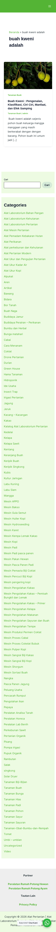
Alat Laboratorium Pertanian (21, 224)
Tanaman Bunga (13, 793)
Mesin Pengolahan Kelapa (19, 609)
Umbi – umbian (13, 839)
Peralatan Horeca (14, 718)
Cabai (7, 339)
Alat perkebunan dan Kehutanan (23, 247)
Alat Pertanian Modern (17, 253)
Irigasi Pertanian (13, 397)
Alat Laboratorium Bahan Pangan (24, 213)
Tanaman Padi (12, 805)
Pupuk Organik (13, 753)
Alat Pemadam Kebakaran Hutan (23, 235)
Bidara (8, 299)
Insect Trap (11, 391)
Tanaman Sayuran (15, 822)
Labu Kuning (11, 484)
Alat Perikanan (12, 241)
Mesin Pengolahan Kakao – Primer (24, 603)
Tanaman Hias (12, 799)
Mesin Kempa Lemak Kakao (20, 535)
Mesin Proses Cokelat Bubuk (21, 643)
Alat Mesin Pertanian (16, 230)
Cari (6, 179)
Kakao (7, 420)
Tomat (8, 834)
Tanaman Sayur (13, 816)
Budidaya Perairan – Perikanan (22, 322)
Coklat (8, 351)
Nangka (8, 678)
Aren (7, 282)
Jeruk (7, 409)
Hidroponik (10, 380)
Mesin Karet (11, 530)
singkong (9, 770)
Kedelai (8, 432)
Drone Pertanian (14, 357)
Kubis (7, 472)
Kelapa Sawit (11, 443)
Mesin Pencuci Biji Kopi (18, 576)
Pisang (8, 741)
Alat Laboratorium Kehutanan (21, 218)
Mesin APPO (11, 501)
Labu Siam (10, 489)
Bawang (9, 293)
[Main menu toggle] (49, 6)
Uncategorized (13, 845)
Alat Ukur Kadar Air (15, 264)
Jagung (8, 403)
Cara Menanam (13, 345)
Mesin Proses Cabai (16, 637)
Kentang (9, 449)
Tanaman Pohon (13, 810)
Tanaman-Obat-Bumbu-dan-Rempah (26, 828)
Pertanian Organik (15, 735)
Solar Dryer (10, 776)
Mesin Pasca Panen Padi (19, 564)
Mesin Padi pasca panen (19, 553)
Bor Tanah (10, 305)
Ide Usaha (10, 385)
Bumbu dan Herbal (15, 328)
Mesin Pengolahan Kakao (19, 587)
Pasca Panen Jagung (16, 684)
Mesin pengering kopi (17, 582)
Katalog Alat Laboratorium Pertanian (26, 426)
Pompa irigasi (12, 747)
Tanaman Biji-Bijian (15, 782)
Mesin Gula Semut (15, 512)
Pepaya (8, 707)
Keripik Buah (11, 460)
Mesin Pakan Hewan (16, 559)
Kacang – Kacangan (16, 414)
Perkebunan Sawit (15, 730)
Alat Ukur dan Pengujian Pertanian (25, 259)
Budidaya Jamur (13, 316)
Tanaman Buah (13, 787)
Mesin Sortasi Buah (16, 672)
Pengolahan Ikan (14, 701)
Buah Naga (10, 310)
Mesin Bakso (12, 507)
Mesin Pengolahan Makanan (21, 614)
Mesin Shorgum (13, 666)
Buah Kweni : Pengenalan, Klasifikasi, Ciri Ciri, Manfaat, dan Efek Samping (27, 104)
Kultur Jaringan (13, 478)
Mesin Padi (10, 547)
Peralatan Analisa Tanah (18, 712)
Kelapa (8, 437)
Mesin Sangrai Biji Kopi (18, 660)
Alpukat (8, 276)
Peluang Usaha (13, 689)
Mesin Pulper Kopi (15, 649)
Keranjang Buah (13, 455)
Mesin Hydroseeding (16, 524)
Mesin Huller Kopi (14, 518)
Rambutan (10, 759)
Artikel (8, 288)
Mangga (9, 495)
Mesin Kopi (10, 541)
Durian (8, 362)
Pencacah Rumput (15, 695)
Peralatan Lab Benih (16, 724)
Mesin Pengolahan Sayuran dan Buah (26, 620)
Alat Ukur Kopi (12, 270)
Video (7, 851)
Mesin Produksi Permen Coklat (22, 632)
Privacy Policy (28, 904)
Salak (7, 764)
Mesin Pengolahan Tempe (20, 626)
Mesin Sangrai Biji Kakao (19, 655)
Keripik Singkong (14, 466)
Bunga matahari (13, 334)
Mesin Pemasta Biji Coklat (19, 570)
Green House (12, 368)
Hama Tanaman (13, 374)
